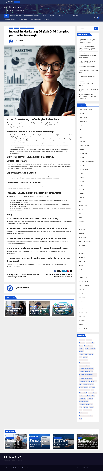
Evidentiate (92, 387)
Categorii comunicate (84, 362)
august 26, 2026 (12, 444)
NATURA (81, 269)
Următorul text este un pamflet (87, 66)
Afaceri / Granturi (88, 345)
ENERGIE (81, 197)
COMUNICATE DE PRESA (31, 15)
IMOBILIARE (82, 229)
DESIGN (81, 185)
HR (79, 225)
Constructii (93, 381)
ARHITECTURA (83, 121)
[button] (95, 17)
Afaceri (80, 345)
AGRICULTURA (83, 117)
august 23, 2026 (84, 444)
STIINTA (81, 309)
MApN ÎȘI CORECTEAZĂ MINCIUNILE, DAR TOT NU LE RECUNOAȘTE (87, 96)
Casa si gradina (83, 360)
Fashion (81, 390)
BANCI (80, 137)
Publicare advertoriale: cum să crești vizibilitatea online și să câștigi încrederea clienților (87, 48)
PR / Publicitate (90, 395)
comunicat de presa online (85, 378)
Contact (47, 19)
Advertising (81, 340)
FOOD (80, 217)
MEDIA (81, 265)
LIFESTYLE (22, 19)
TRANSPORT (82, 321)
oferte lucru (82, 395)
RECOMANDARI (23, 28)
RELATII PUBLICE (31, 28)
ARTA (80, 125)
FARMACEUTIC (83, 205)
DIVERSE (81, 189)
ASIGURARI (82, 129)
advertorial (88, 340)
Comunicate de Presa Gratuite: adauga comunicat (88, 467)
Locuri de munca (93, 392)
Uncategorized (83, 329)
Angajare (81, 348)
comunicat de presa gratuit (86, 371)
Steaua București (88, 410)
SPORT (52, 15)
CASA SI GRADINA (15, 15)
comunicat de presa (84, 365)
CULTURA (82, 177)
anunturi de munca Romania (86, 354)
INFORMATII (82, 237)
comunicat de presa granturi (86, 368)
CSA (80, 384)
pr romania (90, 398)
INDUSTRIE (82, 233)
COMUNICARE (74, 15)
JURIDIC (81, 253)
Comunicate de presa (84, 381)
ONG (80, 273)
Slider (80, 410)
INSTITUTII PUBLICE (85, 241)
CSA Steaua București (88, 384)
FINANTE (81, 213)
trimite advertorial (83, 412)
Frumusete (87, 390)
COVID (81, 173)
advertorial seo (90, 342)
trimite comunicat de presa (86, 415)
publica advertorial (83, 401)
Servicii (91, 407)
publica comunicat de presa (86, 404)
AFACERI (11, 28)
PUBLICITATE (16, 28)
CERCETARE (82, 149)
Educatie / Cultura (83, 387)
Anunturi (81, 351)
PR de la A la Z (12, 7)
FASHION (81, 209)
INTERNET (82, 245)
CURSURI (81, 181)
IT (79, 249)
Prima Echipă (82, 398)
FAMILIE (81, 201)
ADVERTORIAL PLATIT (85, 109)
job (92, 390)
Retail (80, 407)
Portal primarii (10, 19)
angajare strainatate (90, 348)
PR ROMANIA (19, 40)
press (41, 313)
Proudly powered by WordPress (11, 467)
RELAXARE (82, 289)
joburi (80, 392)
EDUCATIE (82, 193)
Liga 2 (85, 392)
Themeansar (29, 467)
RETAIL (81, 293)
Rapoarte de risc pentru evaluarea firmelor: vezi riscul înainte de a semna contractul (88, 55)
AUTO (45, 15)
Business (85, 357)
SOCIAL (81, 301)
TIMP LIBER (82, 317)
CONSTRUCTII (62, 15)
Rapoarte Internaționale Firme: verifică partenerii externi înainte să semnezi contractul (87, 41)
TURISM (81, 325)
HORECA (81, 221)
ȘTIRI (80, 418)
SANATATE (82, 297)
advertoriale (82, 342)
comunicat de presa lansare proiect (86, 375)
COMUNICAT (82, 157)
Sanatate (86, 407)
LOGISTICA (82, 261)
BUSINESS (82, 141)
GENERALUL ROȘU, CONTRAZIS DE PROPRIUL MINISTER (87, 83)
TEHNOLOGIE (83, 313)
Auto (80, 357)
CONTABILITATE (83, 169)
